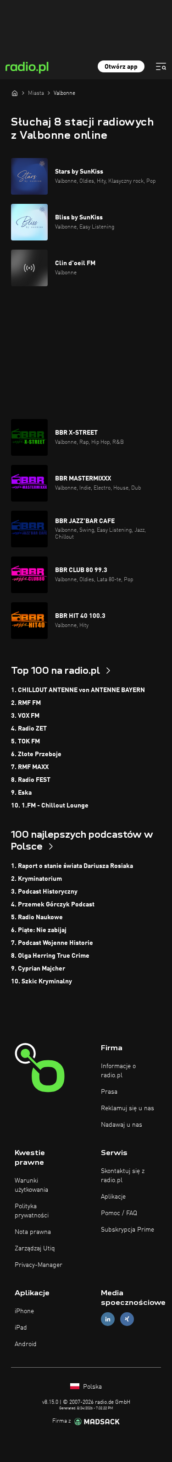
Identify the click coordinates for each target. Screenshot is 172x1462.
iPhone (24, 1311)
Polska (91, 1387)
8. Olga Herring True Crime (50, 956)
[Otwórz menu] (160, 66)
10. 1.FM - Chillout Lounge (50, 805)
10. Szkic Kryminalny (41, 981)
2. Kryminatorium (36, 879)
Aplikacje (113, 1197)
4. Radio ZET (29, 729)
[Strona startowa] (14, 93)
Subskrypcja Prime (127, 1230)
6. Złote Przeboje (36, 754)
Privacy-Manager (38, 1265)
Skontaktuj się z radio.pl (122, 1176)
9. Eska (21, 793)
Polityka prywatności (32, 1211)
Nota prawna (33, 1232)
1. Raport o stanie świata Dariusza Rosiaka (72, 866)
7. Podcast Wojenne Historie (52, 943)
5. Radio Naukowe (37, 917)
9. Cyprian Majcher (38, 969)
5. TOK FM (25, 741)
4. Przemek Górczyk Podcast (52, 904)
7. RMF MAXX (30, 767)
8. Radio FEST (30, 780)
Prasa (109, 1092)
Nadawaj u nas (121, 1125)
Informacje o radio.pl (118, 1071)
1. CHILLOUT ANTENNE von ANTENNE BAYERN (78, 690)
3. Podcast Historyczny (44, 892)
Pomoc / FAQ (119, 1213)
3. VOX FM (25, 716)
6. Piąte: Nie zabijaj (39, 930)
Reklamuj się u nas (127, 1108)
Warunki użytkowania (31, 1185)
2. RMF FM (26, 703)
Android (26, 1344)
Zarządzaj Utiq (35, 1248)
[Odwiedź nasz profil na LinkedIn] (107, 1319)
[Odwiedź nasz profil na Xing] (127, 1319)
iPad (21, 1328)
